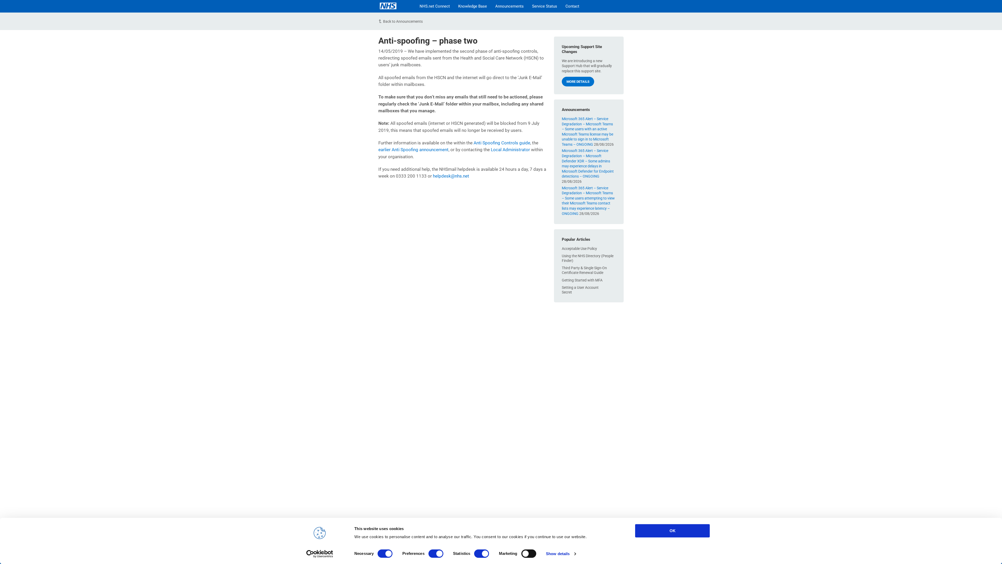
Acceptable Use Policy (579, 248)
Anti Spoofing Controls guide (502, 142)
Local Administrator (510, 149)
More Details (577, 82)
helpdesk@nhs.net (451, 176)
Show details (558, 553)
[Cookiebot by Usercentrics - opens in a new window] (320, 554)
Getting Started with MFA (582, 280)
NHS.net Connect (435, 6)
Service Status (544, 6)
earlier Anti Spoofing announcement (413, 149)
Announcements (509, 6)
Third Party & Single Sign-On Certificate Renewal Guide (584, 270)
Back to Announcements (403, 21)
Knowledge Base (472, 6)
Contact (572, 6)
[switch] (435, 553)
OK (673, 530)
